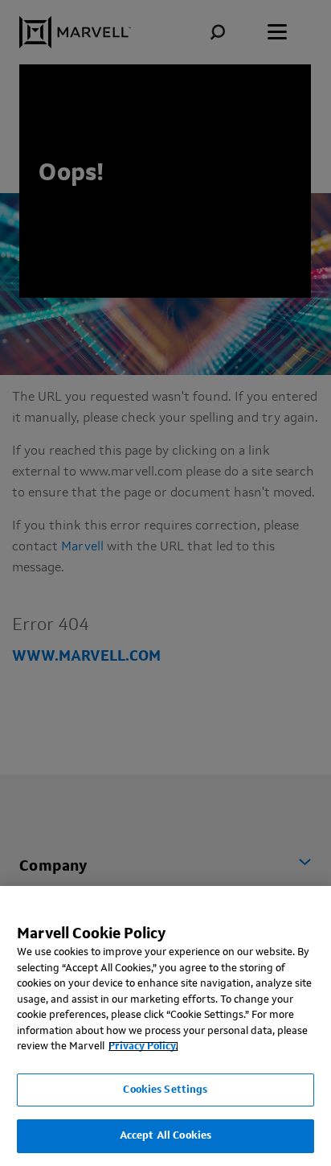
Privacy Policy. (143, 1046)
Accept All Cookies (165, 1136)
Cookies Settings (165, 1090)
